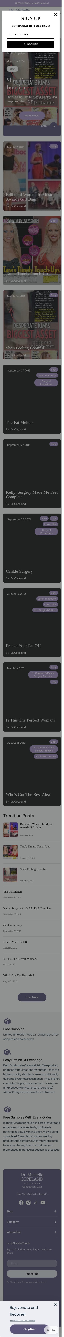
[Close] (55, 1304)
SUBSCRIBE (31, 44)
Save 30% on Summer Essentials (22, 1320)
